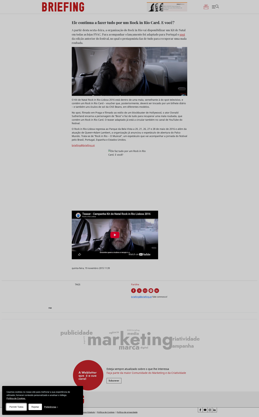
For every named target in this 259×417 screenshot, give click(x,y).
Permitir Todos (16, 406)
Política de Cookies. (16, 398)
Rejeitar (35, 406)
